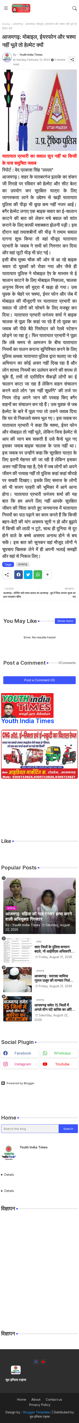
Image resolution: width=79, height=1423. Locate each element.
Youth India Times (27, 721)
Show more (65, 621)
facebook (22, 1053)
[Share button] (47, 574)
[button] (74, 8)
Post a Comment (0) (39, 680)
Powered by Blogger (20, 1083)
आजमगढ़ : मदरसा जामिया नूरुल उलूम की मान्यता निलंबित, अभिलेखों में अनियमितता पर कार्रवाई (55, 978)
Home (6, 24)
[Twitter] (28, 574)
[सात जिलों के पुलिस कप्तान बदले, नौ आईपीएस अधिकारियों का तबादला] (17, 950)
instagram (22, 1064)
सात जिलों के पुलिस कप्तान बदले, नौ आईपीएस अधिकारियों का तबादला (54, 949)
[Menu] (6, 8)
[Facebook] (18, 574)
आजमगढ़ (17, 24)
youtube (62, 1064)
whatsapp (62, 1053)
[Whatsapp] (38, 574)
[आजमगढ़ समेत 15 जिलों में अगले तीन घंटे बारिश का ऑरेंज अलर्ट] (17, 1008)
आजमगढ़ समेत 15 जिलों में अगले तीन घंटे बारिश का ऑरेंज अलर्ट (54, 1007)
